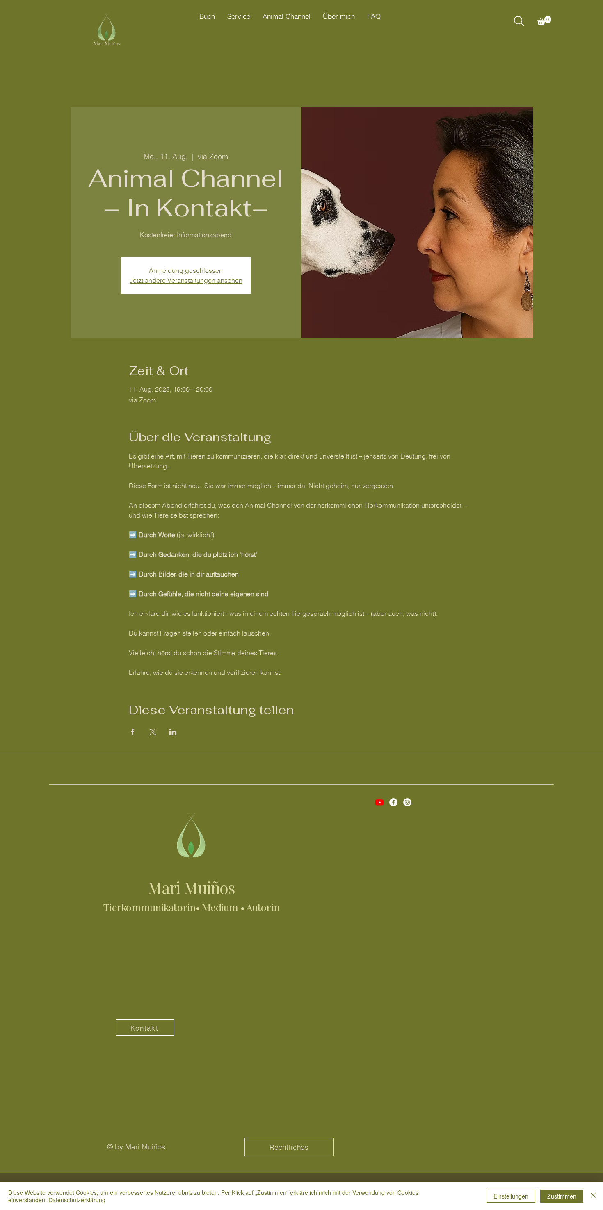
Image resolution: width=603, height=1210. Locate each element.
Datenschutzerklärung (76, 1200)
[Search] (519, 21)
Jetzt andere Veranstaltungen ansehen (186, 280)
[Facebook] (393, 802)
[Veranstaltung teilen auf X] (153, 732)
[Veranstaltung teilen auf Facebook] (133, 732)
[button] (544, 20)
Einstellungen (510, 1196)
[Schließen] (593, 1196)
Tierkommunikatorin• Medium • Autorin (191, 907)
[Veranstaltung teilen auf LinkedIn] (173, 732)
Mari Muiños (191, 887)
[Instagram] (407, 802)
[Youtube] (379, 802)
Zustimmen (561, 1196)
